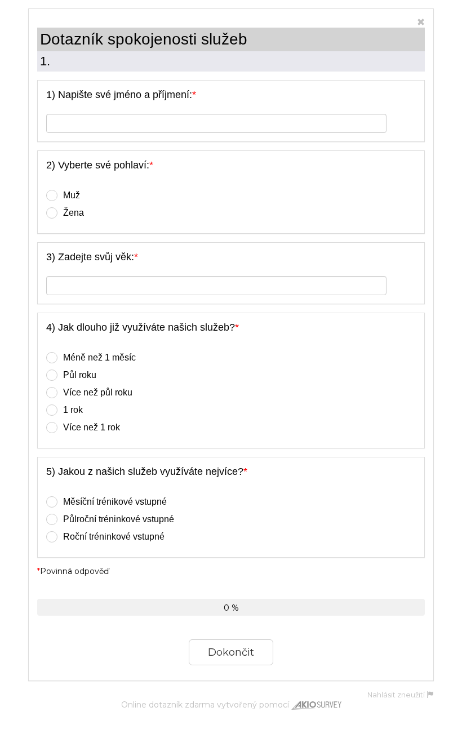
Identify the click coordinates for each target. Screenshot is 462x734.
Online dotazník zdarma (168, 705)
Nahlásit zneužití (397, 695)
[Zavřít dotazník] (421, 22)
